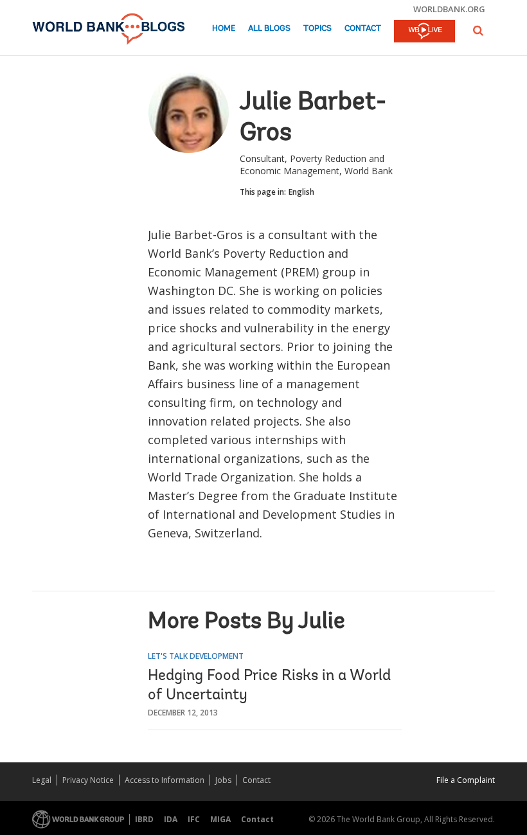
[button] (478, 30)
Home (223, 28)
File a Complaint (465, 780)
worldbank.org (449, 9)
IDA (170, 819)
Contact (362, 28)
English (301, 191)
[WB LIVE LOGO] (424, 32)
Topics (317, 28)
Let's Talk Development (196, 656)
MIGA (220, 819)
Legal (41, 780)
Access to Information (164, 780)
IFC (194, 819)
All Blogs (269, 28)
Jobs (223, 780)
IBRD (144, 819)
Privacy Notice (88, 780)
